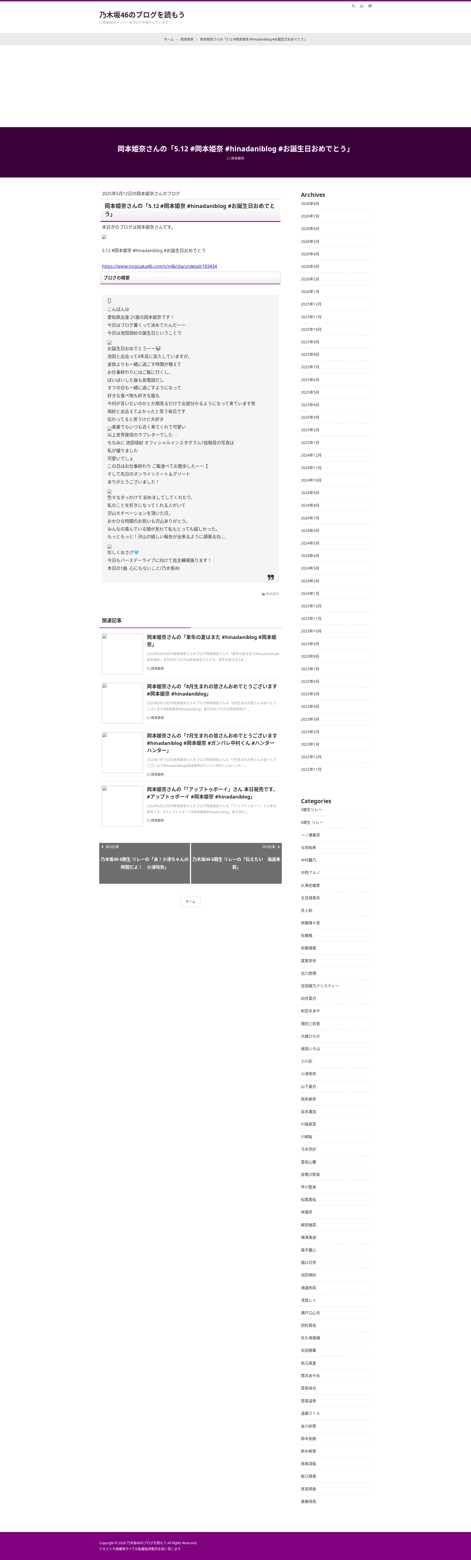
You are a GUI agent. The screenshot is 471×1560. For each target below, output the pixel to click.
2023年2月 (310, 731)
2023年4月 (310, 706)
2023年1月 (310, 744)
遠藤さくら (310, 1413)
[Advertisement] (235, 86)
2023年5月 (310, 693)
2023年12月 (311, 605)
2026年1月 (310, 291)
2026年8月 (310, 203)
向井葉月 (308, 998)
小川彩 (306, 1061)
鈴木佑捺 (308, 1438)
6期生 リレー (312, 822)
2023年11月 (311, 618)
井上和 (306, 910)
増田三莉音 (310, 1023)
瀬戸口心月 (310, 1312)
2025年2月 (310, 429)
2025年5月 (310, 392)
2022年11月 (311, 769)
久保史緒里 (310, 885)
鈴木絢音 (308, 1451)
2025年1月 (310, 442)
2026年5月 (310, 241)
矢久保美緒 (310, 1337)
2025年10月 (311, 329)
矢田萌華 (308, 1350)
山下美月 (308, 1086)
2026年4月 (310, 253)
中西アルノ (310, 872)
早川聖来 (308, 1186)
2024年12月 (311, 455)
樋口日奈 (308, 1262)
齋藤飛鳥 (308, 1501)
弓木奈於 (308, 1149)
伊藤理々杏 (310, 922)
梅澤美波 (308, 1237)
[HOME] (370, 5)
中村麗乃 (308, 859)
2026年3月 (310, 266)
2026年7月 (310, 216)
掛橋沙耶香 (310, 1174)
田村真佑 (308, 1325)
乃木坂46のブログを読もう (142, 15)
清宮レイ (308, 1300)
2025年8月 (310, 354)
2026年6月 (310, 228)
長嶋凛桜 (308, 1463)
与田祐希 (308, 847)
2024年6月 (310, 530)
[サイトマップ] (362, 5)
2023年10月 (311, 631)
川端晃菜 (308, 1124)
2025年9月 (310, 341)
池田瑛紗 (308, 1274)
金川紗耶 (308, 1426)
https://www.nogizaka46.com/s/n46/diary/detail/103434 (159, 266)
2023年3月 (310, 719)
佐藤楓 (306, 935)
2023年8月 (310, 656)
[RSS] (353, 5)
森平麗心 (308, 1249)
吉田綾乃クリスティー (320, 985)
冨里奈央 (308, 960)
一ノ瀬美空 (310, 834)
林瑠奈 (306, 1212)
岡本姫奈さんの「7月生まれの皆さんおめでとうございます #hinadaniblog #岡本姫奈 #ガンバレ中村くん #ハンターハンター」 (212, 743)
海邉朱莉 (308, 1287)
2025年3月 (310, 417)
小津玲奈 (308, 1073)
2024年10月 (311, 480)
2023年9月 (310, 643)
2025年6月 (310, 379)
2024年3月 (310, 568)
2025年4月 (310, 404)
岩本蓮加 (308, 1111)
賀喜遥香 (308, 1400)
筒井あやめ (310, 1375)
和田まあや (310, 1010)
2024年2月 (310, 580)
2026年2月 (310, 279)
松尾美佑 (308, 1199)
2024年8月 (310, 505)
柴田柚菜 (308, 1224)
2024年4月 (310, 555)
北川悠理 (308, 973)
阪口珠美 (308, 1476)
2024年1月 (310, 593)
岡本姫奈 (237, 158)
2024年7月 (310, 518)
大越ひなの (310, 1036)
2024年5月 (310, 543)
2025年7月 (310, 366)
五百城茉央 (310, 897)
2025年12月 (311, 304)
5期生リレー (311, 809)
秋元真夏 (308, 1363)
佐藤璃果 (308, 947)
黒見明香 (308, 1488)
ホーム (190, 901)
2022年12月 (311, 756)
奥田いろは (310, 1048)
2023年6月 (310, 681)
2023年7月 (310, 668)
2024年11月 (311, 467)
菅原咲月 (308, 1388)
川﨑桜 (306, 1136)
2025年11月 (311, 316)
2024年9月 (310, 492)
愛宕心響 (308, 1161)
